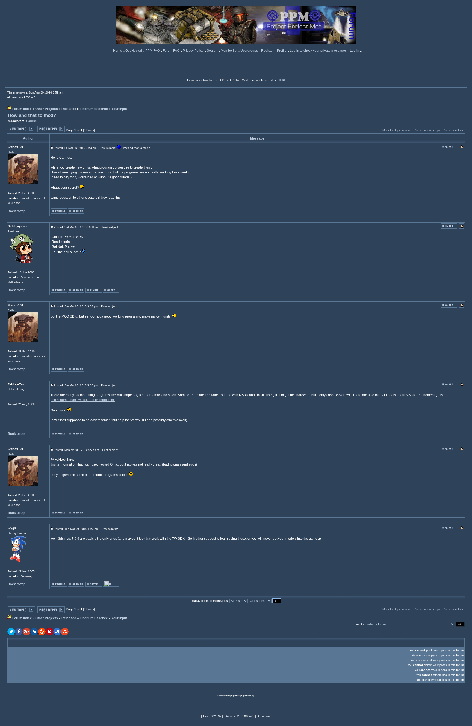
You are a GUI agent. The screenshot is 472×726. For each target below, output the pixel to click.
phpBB (234, 695)
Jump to (358, 624)
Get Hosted (134, 51)
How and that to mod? (32, 115)
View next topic (454, 130)
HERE (282, 80)
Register (268, 51)
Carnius (31, 121)
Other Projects (46, 109)
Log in (354, 51)
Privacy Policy (193, 51)
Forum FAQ (171, 51)
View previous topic (428, 130)
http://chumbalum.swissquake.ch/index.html (83, 400)
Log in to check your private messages (318, 51)
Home (118, 51)
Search (212, 51)
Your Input (119, 109)
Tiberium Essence (94, 109)
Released (68, 109)
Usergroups (249, 51)
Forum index (22, 109)
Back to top (16, 211)
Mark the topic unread (396, 130)
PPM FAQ (152, 51)
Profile (282, 51)
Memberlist (229, 51)
